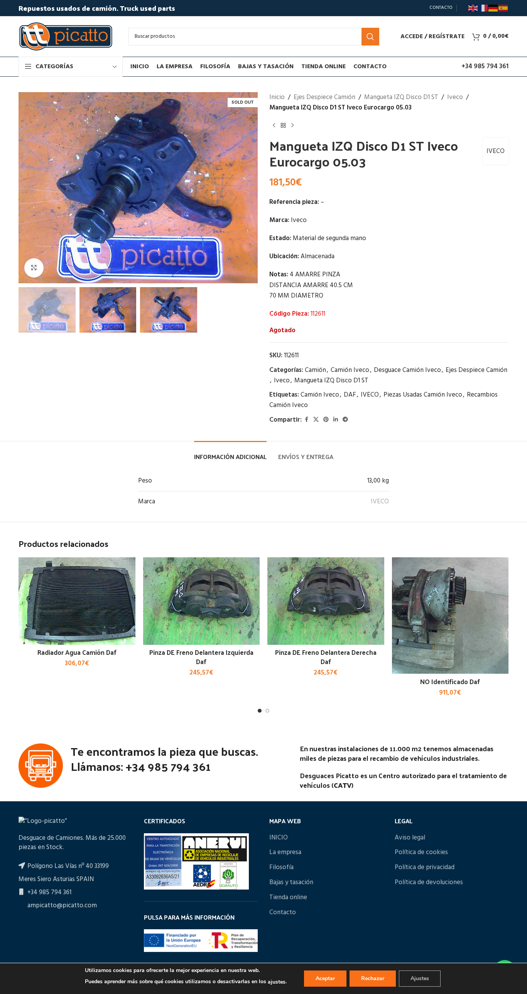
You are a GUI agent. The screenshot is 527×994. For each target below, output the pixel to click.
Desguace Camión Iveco (407, 370)
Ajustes (419, 978)
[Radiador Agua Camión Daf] (77, 601)
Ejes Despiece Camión (324, 97)
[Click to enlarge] (34, 268)
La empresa (285, 852)
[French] (483, 8)
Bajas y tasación (291, 882)
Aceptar (325, 978)
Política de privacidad (424, 867)
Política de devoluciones (429, 882)
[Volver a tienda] (283, 125)
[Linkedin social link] (335, 420)
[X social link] (316, 420)
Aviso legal (410, 838)
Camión (315, 370)
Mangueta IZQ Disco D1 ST (401, 97)
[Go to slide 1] (260, 711)
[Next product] (292, 125)
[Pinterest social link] (326, 420)
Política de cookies (421, 852)
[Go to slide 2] (267, 711)
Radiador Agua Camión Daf (77, 652)
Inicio (277, 97)
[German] (493, 8)
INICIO (278, 838)
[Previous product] (274, 125)
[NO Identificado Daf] (450, 615)
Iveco (455, 97)
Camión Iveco (350, 370)
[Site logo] (66, 36)
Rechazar (372, 978)
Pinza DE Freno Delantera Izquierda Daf (201, 656)
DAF (350, 395)
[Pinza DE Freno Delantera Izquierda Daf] (201, 601)
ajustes (276, 982)
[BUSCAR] (370, 36)
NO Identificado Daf (450, 681)
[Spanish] (503, 8)
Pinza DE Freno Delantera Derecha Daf (326, 656)
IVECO (495, 151)
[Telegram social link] (345, 420)
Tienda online (288, 897)
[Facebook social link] (306, 420)
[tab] (230, 452)
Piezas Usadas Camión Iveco (422, 395)
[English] (473, 8)
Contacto (282, 912)
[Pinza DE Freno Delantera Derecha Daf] (325, 601)
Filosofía (281, 867)
